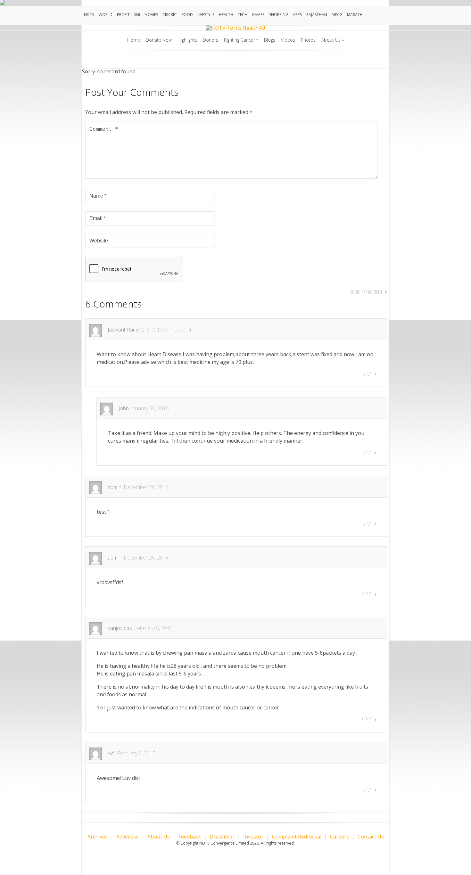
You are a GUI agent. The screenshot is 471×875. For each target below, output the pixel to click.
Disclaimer (222, 836)
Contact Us (371, 836)
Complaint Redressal (296, 836)
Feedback (189, 836)
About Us (158, 836)
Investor (253, 836)
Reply (366, 373)
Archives (97, 836)
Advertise (127, 836)
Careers (339, 836)
